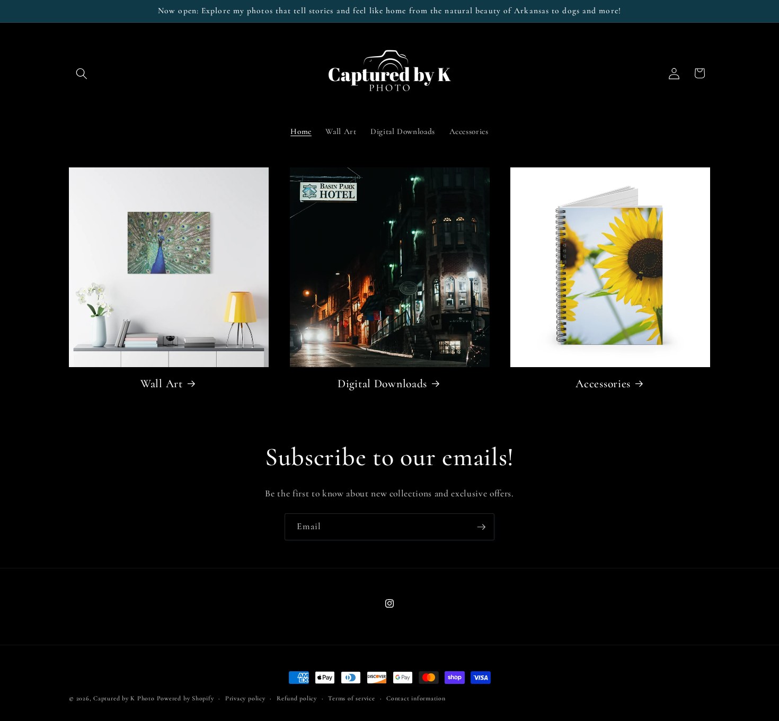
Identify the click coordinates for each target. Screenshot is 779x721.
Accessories (603, 383)
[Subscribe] (481, 527)
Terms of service (351, 698)
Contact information (416, 698)
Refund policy (297, 698)
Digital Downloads (382, 383)
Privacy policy (245, 698)
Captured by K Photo (124, 698)
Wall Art (161, 383)
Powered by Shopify (185, 698)
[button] (81, 73)
